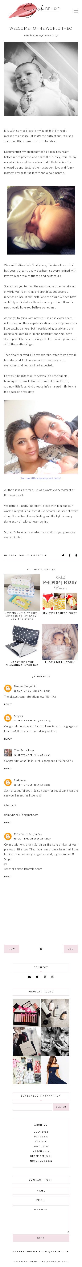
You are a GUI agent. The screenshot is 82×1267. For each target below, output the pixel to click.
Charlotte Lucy (24, 751)
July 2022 (41, 1132)
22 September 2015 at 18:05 (32, 720)
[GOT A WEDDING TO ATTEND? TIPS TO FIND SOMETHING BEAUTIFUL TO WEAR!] (55, 1083)
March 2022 (41, 1151)
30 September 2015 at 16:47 (32, 839)
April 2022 (41, 1146)
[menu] (76, 10)
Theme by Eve (57, 1262)
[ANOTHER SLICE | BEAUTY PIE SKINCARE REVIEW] (55, 1026)
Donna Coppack (25, 686)
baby (12, 555)
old (71, 949)
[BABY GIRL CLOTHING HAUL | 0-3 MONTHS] (27, 1083)
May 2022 (41, 1141)
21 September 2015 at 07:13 (32, 691)
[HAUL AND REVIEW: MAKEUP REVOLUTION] (27, 1026)
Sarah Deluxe (34, 1262)
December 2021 (41, 1156)
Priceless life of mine (28, 835)
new (11, 949)
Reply (8, 704)
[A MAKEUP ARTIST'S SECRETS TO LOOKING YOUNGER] (55, 1054)
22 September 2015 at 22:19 (32, 785)
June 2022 (41, 1137)
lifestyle (39, 555)
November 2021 (41, 1161)
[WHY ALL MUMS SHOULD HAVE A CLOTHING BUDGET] (27, 1054)
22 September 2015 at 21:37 (32, 755)
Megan (18, 716)
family (24, 555)
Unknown (20, 781)
